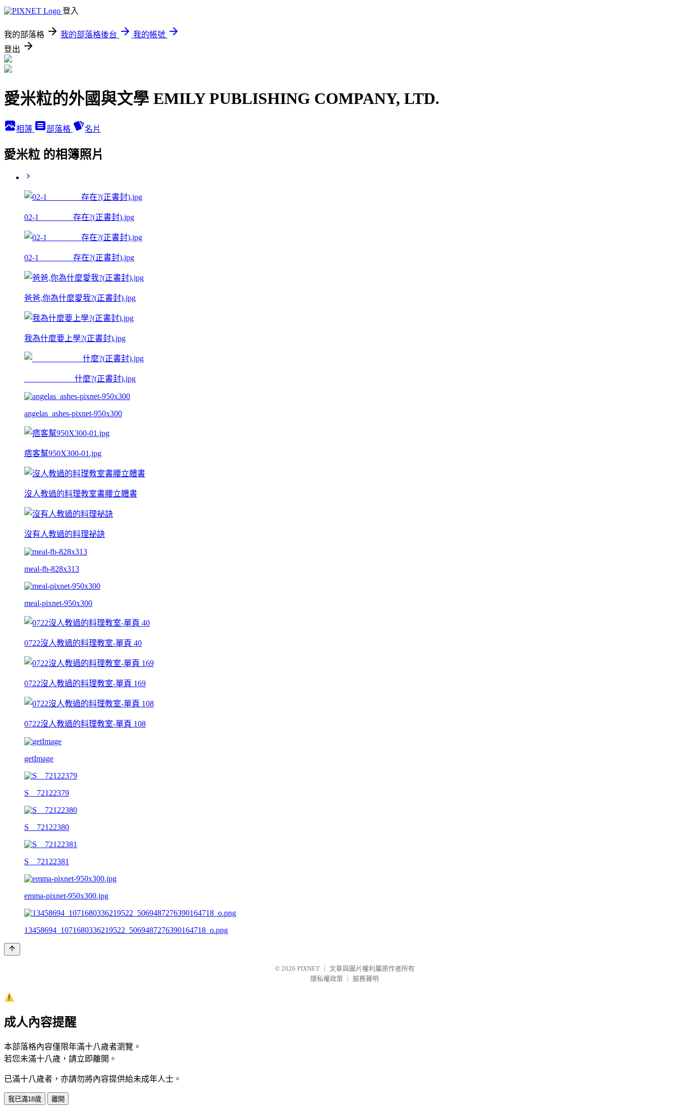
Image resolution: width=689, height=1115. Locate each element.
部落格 (59, 129)
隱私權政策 (326, 978)
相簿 (25, 129)
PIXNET (308, 968)
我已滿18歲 (24, 1099)
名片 (93, 129)
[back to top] (12, 949)
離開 (58, 1099)
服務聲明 (366, 978)
